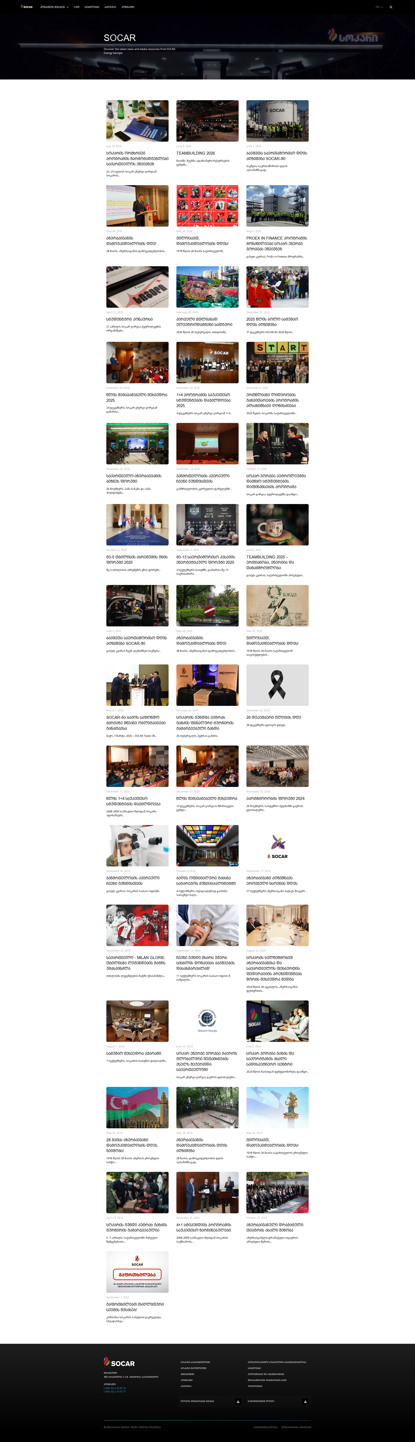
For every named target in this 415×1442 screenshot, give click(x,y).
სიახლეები (92, 7)
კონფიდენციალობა (265, 1427)
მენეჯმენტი (187, 1374)
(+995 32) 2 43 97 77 (115, 1391)
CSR (76, 7)
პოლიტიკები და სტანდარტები (266, 1374)
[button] (54, 7)
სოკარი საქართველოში (195, 1362)
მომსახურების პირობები (296, 1427)
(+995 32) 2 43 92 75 (115, 1388)
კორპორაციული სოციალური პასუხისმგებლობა (277, 1362)
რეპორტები (255, 1386)
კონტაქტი (127, 7)
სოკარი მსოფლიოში (193, 1368)
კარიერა (110, 7)
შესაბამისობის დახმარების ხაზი (267, 1380)
